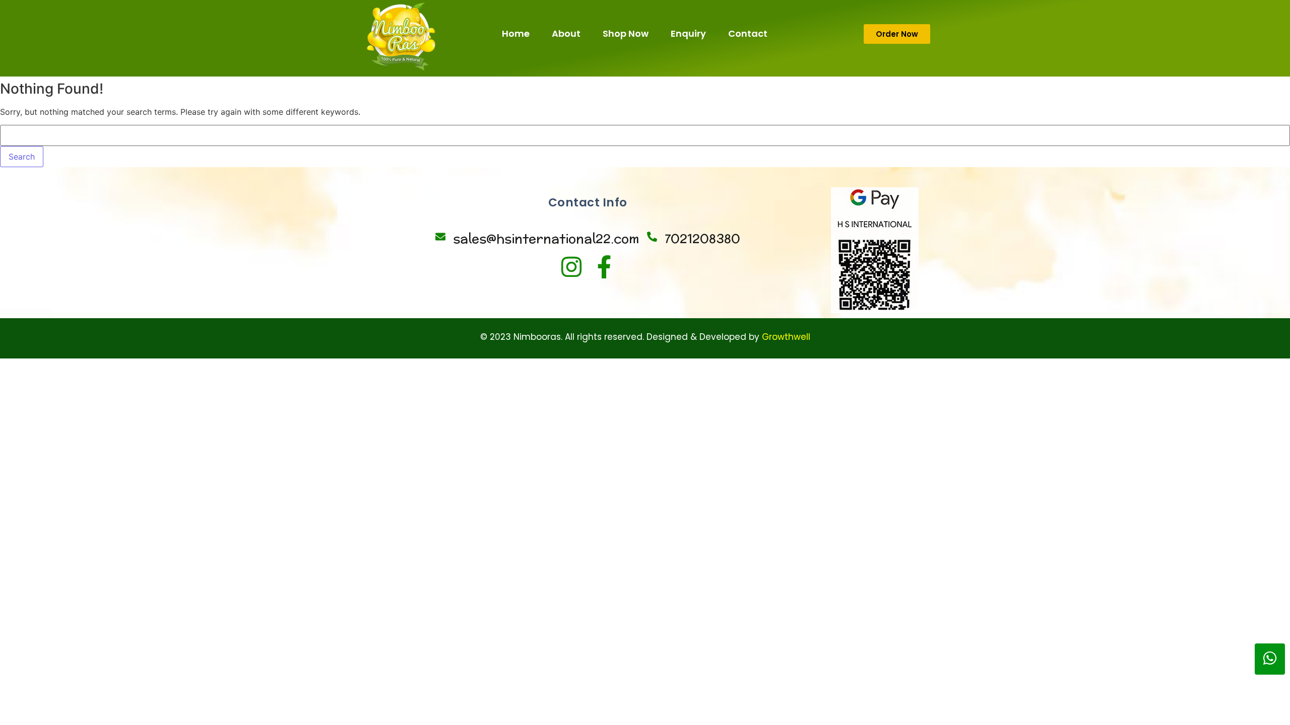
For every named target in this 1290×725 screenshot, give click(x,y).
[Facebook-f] (604, 266)
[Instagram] (571, 266)
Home (516, 33)
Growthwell (786, 337)
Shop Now (626, 33)
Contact (747, 33)
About (566, 33)
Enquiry (688, 33)
